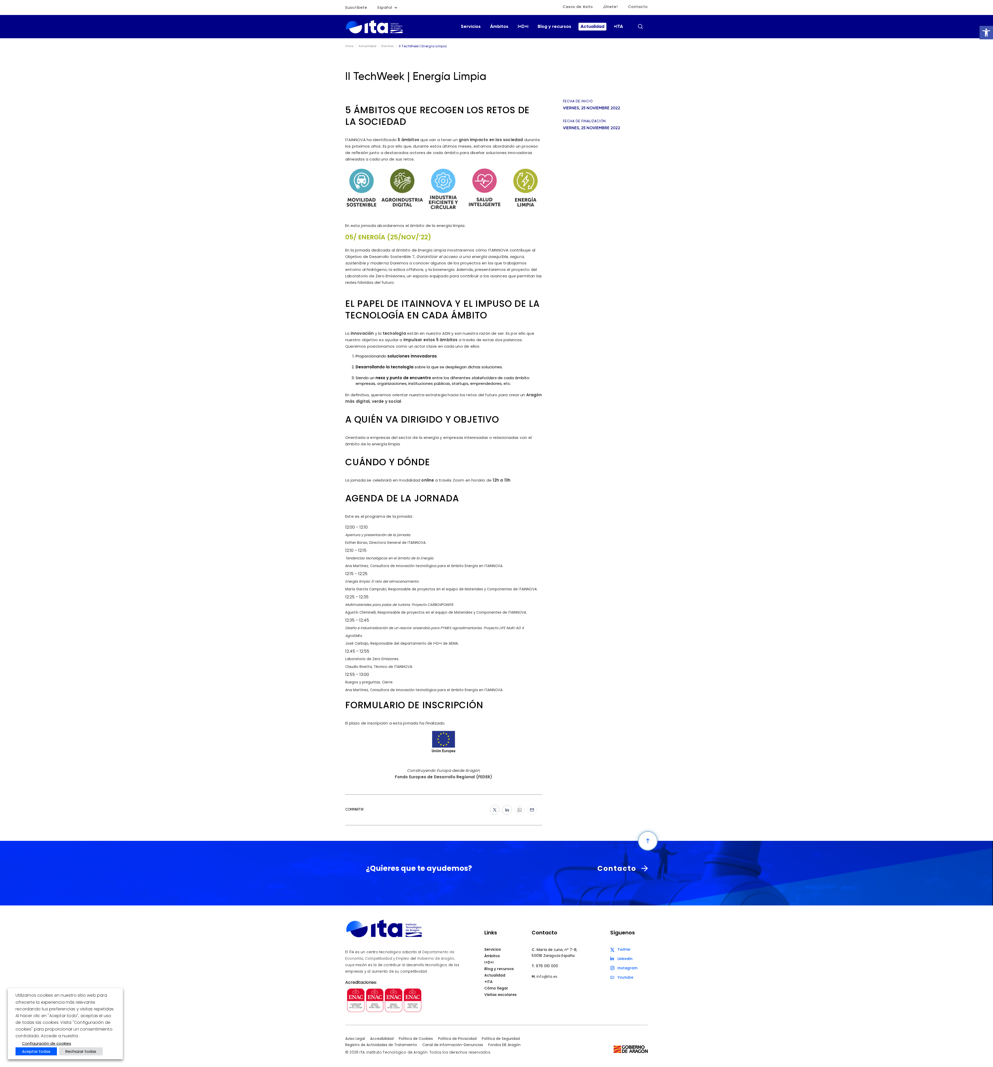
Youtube (625, 977)
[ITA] (374, 33)
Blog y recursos (554, 26)
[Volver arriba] (648, 841)
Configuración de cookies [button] (46, 1043)
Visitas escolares (500, 994)
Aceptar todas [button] (36, 1051)
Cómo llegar (496, 988)
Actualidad (592, 26)
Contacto (638, 6)
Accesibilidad (382, 1038)
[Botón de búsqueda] (640, 26)
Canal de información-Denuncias (452, 1044)
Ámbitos (499, 26)
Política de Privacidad (457, 1038)
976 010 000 (547, 966)
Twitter (624, 949)
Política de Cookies (416, 1038)
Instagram (627, 968)
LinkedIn (625, 958)
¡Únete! (610, 6)
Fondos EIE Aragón (504, 1044)
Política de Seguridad (501, 1038)
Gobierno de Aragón (435, 958)
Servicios (471, 26)
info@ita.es (547, 976)
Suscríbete (356, 7)
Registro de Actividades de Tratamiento (381, 1044)
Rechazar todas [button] (80, 1051)
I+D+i (523, 26)
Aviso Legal (355, 1038)
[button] (986, 32)
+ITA (618, 26)
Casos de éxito (578, 6)
